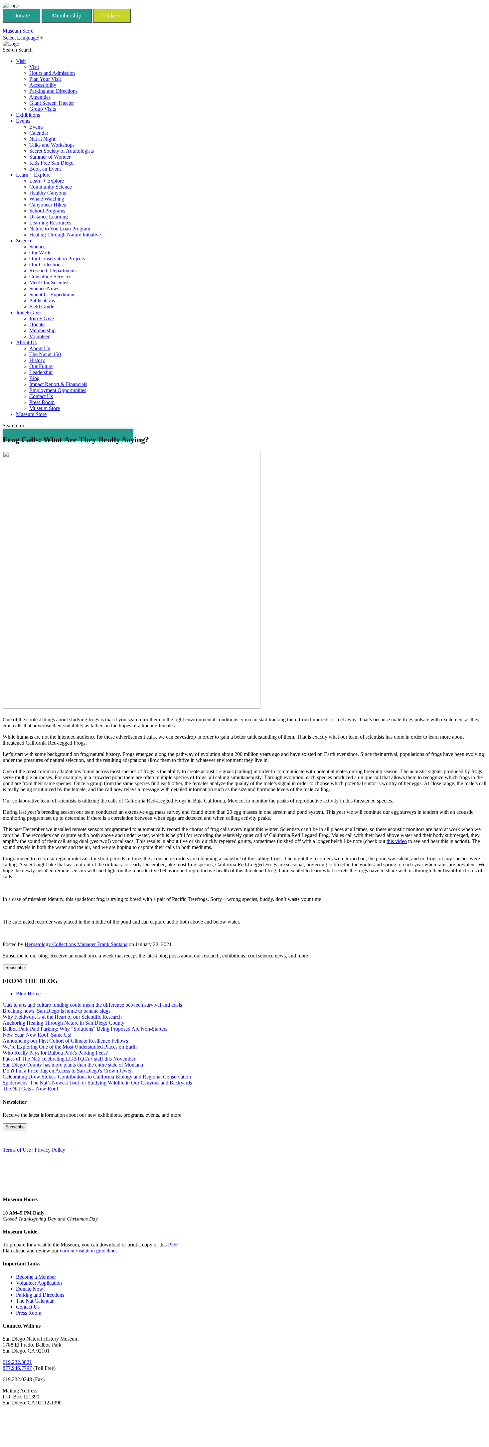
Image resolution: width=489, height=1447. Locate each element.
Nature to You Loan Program (59, 228)
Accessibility (42, 85)
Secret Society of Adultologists (61, 151)
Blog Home (28, 993)
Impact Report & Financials (58, 384)
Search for (13, 425)
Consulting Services (50, 276)
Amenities (40, 97)
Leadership (41, 372)
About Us (26, 342)
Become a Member (36, 1277)
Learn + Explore (33, 175)
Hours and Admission (52, 73)
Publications (42, 300)
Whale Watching (46, 199)
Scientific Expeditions (52, 294)
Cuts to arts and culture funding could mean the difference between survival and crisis (92, 1005)
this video (397, 841)
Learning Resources (50, 222)
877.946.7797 (17, 1368)
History (37, 360)
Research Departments (53, 270)
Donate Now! (30, 1289)
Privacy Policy (50, 1150)
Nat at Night (42, 139)
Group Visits (42, 109)
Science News (44, 288)
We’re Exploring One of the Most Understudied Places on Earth (70, 1047)
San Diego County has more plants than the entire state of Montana (73, 1065)
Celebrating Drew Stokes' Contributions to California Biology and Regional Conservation (97, 1077)
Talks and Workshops (52, 145)
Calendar (38, 133)
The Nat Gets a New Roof (30, 1088)
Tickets (111, 15)
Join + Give (28, 312)
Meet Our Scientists (50, 282)
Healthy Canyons (47, 193)
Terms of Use (17, 1150)
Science (24, 240)
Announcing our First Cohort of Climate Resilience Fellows (65, 1041)
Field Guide (41, 306)
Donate (21, 15)
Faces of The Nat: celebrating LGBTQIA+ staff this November (69, 1059)
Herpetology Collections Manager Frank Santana (76, 944)
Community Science (50, 187)
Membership (67, 15)
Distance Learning (48, 216)
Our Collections (46, 264)
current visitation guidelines (88, 1250)
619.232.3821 (17, 1362)
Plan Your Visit (45, 79)
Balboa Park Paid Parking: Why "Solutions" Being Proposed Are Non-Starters (85, 1029)
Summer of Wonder (50, 157)
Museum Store (18, 31)
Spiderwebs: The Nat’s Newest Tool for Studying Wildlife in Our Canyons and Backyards (97, 1082)
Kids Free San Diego (51, 163)
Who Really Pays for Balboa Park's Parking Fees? (55, 1053)
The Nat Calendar (35, 1301)
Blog (34, 378)
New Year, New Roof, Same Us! (37, 1035)
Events (23, 121)
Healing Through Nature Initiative (65, 234)
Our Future (41, 366)
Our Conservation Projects (57, 258)
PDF (172, 1244)
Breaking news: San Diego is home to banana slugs (56, 1011)
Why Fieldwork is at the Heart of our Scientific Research (62, 1017)
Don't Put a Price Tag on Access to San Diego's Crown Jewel (67, 1071)
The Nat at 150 (45, 354)
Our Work (40, 252)
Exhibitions (28, 115)
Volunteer (39, 336)
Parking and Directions (53, 91)
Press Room (42, 402)
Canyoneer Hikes (47, 205)
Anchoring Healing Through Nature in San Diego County (63, 1023)
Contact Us (41, 396)
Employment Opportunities (57, 390)
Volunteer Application (39, 1283)
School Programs (47, 211)
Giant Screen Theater (51, 103)
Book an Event (45, 169)
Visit (21, 61)
